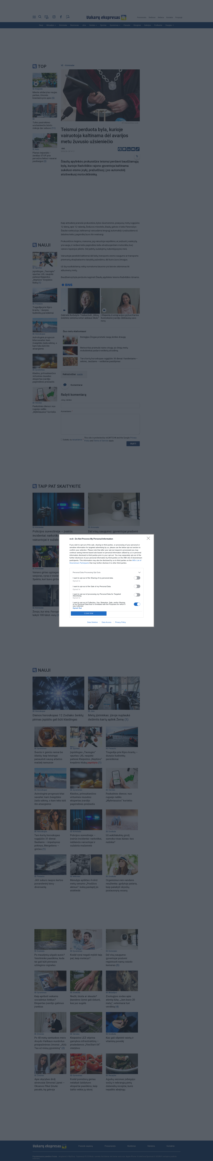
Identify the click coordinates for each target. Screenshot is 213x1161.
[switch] (137, 578)
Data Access (106, 622)
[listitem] (106, 572)
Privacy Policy (120, 622)
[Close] (149, 539)
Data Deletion (92, 622)
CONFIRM (88, 613)
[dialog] (106, 580)
